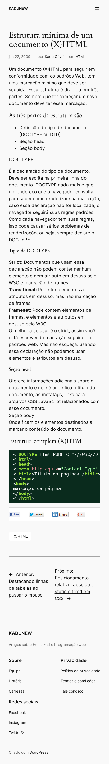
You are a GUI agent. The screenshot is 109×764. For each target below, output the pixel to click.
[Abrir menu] (97, 8)
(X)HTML (20, 536)
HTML (80, 56)
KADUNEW (18, 8)
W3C (14, 282)
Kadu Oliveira (56, 56)
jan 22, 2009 (19, 56)
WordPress (39, 752)
